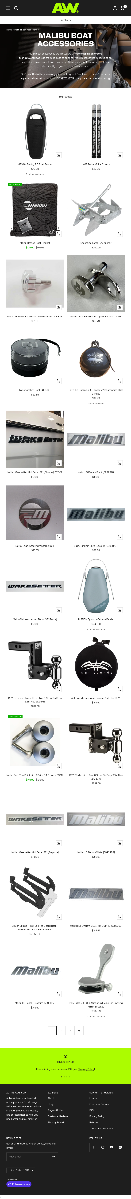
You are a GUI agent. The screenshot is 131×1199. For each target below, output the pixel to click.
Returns (93, 1122)
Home (9, 29)
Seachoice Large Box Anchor (96, 243)
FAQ (91, 1110)
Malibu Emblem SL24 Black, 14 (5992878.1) (96, 546)
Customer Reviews (58, 1116)
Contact (94, 1098)
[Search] (16, 8)
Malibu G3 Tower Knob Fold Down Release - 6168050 (35, 316)
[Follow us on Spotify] (120, 1147)
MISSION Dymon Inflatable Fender (96, 619)
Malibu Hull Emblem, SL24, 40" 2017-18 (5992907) (96, 925)
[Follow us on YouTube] (111, 1147)
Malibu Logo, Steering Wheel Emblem (34, 546)
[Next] (78, 1030)
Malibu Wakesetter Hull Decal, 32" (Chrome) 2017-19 (35, 472)
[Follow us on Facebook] (93, 1147)
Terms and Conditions (101, 1128)
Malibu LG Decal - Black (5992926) (96, 472)
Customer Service (99, 1104)
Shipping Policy (86, 1069)
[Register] (53, 1157)
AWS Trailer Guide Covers (96, 164)
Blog (50, 1104)
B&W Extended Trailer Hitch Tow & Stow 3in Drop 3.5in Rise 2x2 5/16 (35, 700)
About (51, 1098)
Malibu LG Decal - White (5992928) (96, 852)
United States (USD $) (19, 1170)
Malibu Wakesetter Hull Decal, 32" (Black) (35, 619)
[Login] (115, 8)
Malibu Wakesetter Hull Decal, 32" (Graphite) (35, 852)
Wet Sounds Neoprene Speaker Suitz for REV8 (96, 698)
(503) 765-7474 (65, 78)
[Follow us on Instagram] (102, 1147)
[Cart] (123, 8)
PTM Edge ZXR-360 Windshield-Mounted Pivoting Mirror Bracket (96, 1004)
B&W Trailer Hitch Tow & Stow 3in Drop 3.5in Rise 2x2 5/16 (96, 777)
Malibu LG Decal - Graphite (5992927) (35, 1003)
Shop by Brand (56, 1122)
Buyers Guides (56, 1110)
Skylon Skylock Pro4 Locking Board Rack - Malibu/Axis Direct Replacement (35, 927)
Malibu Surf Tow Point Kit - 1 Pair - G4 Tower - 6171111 (35, 775)
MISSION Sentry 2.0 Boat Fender (35, 164)
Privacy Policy (96, 1116)
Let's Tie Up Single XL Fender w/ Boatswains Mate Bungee (96, 391)
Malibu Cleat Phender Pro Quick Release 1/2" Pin (96, 316)
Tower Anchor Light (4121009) (35, 390)
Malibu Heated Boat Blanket (35, 243)
